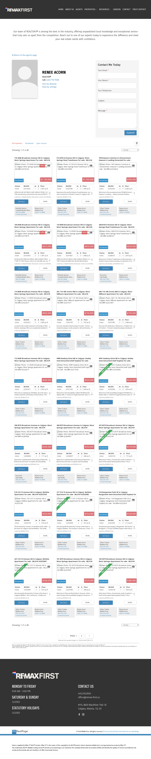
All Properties (17, 143)
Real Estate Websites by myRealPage (126, 731)
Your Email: (103, 70)
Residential (29, 143)
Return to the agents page (25, 55)
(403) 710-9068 (52, 80)
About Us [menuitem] (69, 9)
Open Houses (41, 143)
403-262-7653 (104, 279)
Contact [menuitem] (126, 9)
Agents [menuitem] (79, 9)
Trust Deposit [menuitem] (139, 9)
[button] (79, 714)
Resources (104, 9)
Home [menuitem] (60, 9)
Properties (89, 9)
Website (53, 84)
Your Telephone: (105, 90)
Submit (130, 132)
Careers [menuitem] (117, 9)
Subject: (101, 101)
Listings (53, 87)
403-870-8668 (20, 212)
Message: (102, 111)
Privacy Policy (108, 731)
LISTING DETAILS (21, 202)
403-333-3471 (62, 212)
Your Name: (103, 80)
